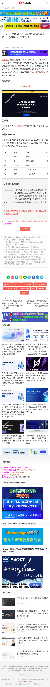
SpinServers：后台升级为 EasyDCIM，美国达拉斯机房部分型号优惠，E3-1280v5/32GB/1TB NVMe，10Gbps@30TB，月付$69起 (37, 349)
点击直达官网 (25, 86)
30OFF (18, 126)
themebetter (33, 679)
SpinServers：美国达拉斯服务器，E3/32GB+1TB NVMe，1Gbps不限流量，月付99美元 (12, 304)
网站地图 (44, 679)
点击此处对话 (14, 475)
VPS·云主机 (5, 8)
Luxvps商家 (27, 284)
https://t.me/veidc (17, 472)
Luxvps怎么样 (10, 288)
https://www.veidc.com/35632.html (25, 247)
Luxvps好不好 (40, 284)
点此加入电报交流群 (12, 211)
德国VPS (42, 72)
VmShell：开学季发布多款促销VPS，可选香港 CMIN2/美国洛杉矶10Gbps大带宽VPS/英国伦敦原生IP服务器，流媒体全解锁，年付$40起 (13, 349)
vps (33, 288)
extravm (7, 284)
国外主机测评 (25, 3)
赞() (22, 47)
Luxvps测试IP (23, 288)
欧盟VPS (31, 72)
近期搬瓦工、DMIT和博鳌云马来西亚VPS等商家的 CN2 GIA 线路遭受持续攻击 (37, 303)
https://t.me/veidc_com (26, 470)
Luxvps (5, 59)
